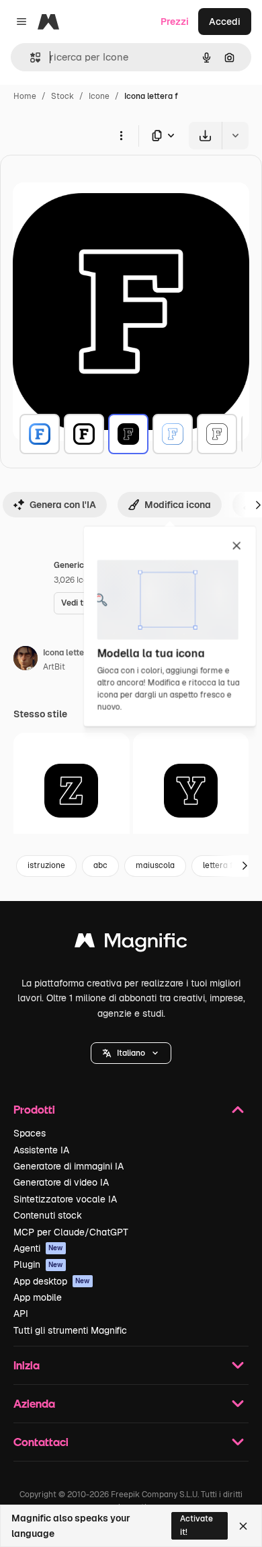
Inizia (26, 1365)
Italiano (131, 1053)
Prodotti (34, 1109)
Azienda (34, 1403)
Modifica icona (177, 505)
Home (24, 96)
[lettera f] (39, 434)
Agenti (38, 1248)
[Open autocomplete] (29, 57)
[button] (131, 1053)
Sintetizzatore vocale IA (65, 1199)
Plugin (38, 1264)
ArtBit (54, 666)
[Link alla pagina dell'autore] (25, 660)
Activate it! (196, 1525)
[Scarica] (205, 135)
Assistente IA (41, 1150)
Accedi (225, 21)
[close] (237, 546)
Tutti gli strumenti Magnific (70, 1330)
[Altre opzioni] (120, 135)
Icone (99, 96)
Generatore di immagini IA (68, 1166)
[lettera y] (191, 791)
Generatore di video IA (61, 1182)
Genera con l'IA (63, 505)
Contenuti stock (47, 1215)
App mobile (37, 1297)
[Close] (243, 1526)
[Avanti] (244, 866)
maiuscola (155, 865)
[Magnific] (131, 943)
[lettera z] (71, 791)
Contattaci (41, 1442)
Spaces (29, 1133)
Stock (62, 96)
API (20, 1313)
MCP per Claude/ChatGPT (70, 1232)
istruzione (46, 865)
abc (100, 865)
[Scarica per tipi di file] (164, 135)
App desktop (51, 1281)
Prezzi (175, 21)
